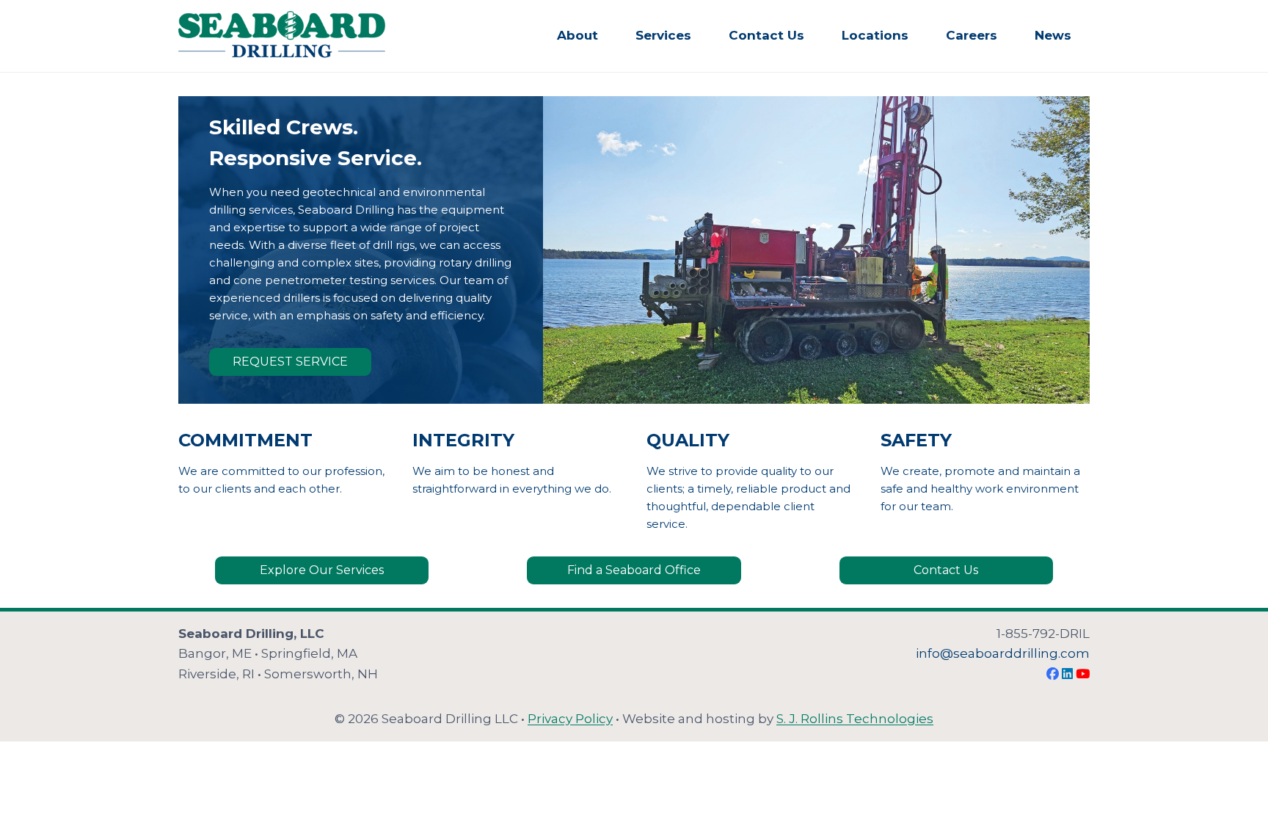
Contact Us (766, 35)
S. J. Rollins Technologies (854, 718)
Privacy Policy (570, 718)
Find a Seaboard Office (634, 570)
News (1053, 35)
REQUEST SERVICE (290, 362)
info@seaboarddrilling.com (1003, 653)
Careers (971, 35)
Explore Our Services (322, 570)
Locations (875, 35)
